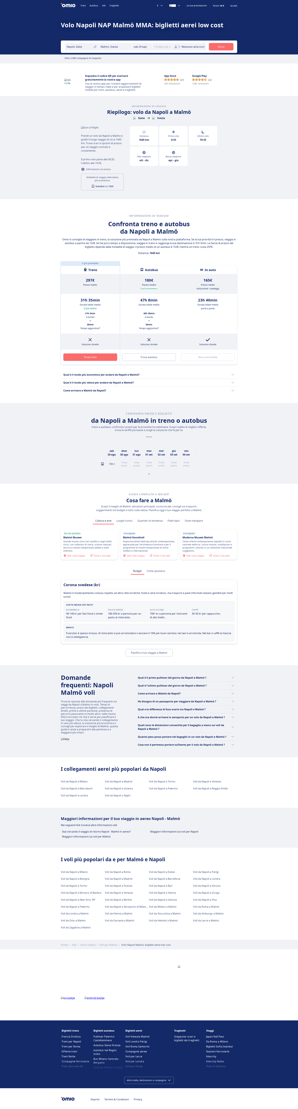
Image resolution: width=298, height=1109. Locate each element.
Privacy (138, 1099)
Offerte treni (69, 1051)
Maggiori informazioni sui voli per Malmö (86, 836)
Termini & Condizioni (116, 1099)
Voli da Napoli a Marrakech (77, 788)
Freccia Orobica (71, 1036)
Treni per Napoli (71, 1041)
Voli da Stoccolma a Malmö (165, 913)
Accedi (233, 5)
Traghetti (114, 5)
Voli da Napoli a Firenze (118, 885)
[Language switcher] (175, 5)
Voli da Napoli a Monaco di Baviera (81, 892)
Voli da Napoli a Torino (162, 781)
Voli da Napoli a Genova (163, 899)
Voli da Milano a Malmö (162, 906)
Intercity (211, 1056)
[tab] (103, 520)
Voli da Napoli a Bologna (75, 878)
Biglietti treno (70, 1030)
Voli (104, 5)
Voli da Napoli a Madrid (118, 781)
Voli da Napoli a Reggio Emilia (210, 788)
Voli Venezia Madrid (137, 1036)
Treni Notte (68, 1056)
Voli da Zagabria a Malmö (76, 927)
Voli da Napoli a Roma (118, 872)
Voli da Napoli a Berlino (118, 899)
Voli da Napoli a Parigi (206, 872)
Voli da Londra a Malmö (75, 913)
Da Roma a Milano (217, 1041)
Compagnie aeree (136, 1051)
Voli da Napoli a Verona (206, 885)
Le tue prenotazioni (197, 5)
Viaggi (210, 1030)
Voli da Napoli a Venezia (207, 781)
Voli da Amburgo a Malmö (208, 913)
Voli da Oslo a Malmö (73, 920)
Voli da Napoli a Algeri (118, 795)
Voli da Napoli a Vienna (162, 892)
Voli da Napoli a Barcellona (164, 878)
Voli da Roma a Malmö (206, 906)
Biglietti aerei (133, 1030)
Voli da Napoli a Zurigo (206, 892)
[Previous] (101, 452)
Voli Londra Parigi (136, 1041)
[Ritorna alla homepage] (71, 5)
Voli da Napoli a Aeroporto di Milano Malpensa (132, 906)
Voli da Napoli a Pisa (205, 899)
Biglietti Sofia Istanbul (219, 1046)
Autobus (94, 5)
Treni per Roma (71, 1046)
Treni (83, 5)
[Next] (196, 452)
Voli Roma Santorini (137, 1046)
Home (64, 945)
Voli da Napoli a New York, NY (78, 899)
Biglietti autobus (103, 1030)
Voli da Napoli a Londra (74, 795)
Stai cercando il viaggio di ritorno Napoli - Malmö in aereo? (96, 831)
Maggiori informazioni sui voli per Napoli (174, 831)
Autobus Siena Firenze (106, 1045)
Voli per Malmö (108, 945)
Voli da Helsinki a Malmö (163, 920)
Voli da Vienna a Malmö (118, 913)
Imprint (95, 1099)
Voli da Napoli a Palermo (163, 788)
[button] (142, 46)
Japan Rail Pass (215, 1036)
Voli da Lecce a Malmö (206, 920)
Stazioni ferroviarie (217, 1051)
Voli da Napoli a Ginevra (119, 788)
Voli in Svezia (87, 945)
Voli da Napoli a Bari (160, 885)
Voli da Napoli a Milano (74, 781)
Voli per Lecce (133, 1056)
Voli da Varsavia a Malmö (119, 920)
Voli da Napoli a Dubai (162, 872)
